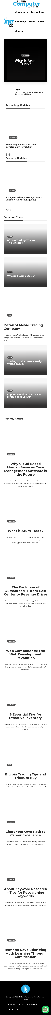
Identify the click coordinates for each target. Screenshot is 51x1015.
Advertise (32, 1005)
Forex (41, 21)
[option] (26, 60)
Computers (21, 12)
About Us (11, 1005)
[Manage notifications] (45, 1010)
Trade (32, 21)
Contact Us (12, 1010)
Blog (21, 1005)
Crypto (19, 31)
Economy (20, 21)
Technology (37, 12)
